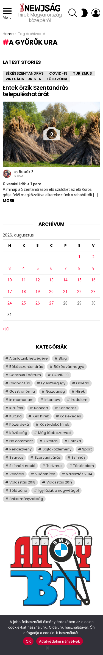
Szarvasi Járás (48, 457)
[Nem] (47, 647)
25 (23, 303)
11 (23, 280)
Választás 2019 (59, 482)
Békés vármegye (69, 366)
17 (9, 291)
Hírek (80, 391)
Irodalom (79, 399)
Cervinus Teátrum (25, 374)
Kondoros (67, 408)
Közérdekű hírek (54, 424)
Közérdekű (19, 424)
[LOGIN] (95, 13)
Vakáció (16, 474)
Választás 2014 (79, 474)
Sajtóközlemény (57, 449)
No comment (21, 441)
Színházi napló (22, 465)
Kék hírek (41, 416)
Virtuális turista (23, 78)
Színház (78, 457)
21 (65, 291)
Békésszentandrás (24, 73)
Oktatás (51, 441)
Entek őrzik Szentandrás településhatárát (35, 91)
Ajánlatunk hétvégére (28, 358)
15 (79, 280)
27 (51, 303)
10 (9, 280)
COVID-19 (58, 73)
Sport (87, 449)
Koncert (41, 408)
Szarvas (16, 457)
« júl (6, 329)
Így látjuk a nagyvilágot (58, 490)
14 (65, 280)
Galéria (82, 383)
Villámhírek (45, 474)
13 (51, 280)
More (8, 200)
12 (37, 280)
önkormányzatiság (26, 498)
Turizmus (82, 73)
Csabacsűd (19, 383)
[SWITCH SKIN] (84, 13)
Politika (74, 441)
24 (9, 303)
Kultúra (15, 416)
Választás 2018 (22, 482)
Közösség (18, 432)
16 (93, 280)
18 (23, 291)
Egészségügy (53, 383)
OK (28, 641)
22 (79, 291)
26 (37, 303)
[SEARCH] (72, 13)
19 (37, 291)
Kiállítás (16, 408)
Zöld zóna (56, 78)
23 (93, 291)
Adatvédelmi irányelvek (59, 641)
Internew (52, 399)
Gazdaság (55, 391)
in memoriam (21, 399)
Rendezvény (20, 449)
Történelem (83, 465)
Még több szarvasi (54, 432)
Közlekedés (70, 416)
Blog (63, 358)
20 (51, 291)
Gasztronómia (22, 391)
